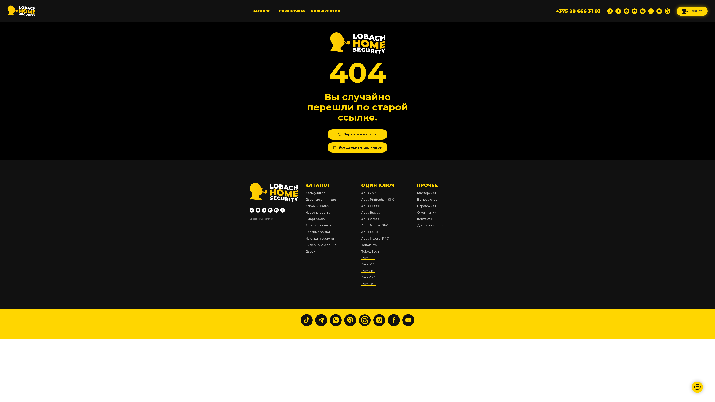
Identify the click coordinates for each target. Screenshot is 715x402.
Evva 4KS (368, 277)
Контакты (424, 219)
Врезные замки (317, 232)
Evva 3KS (368, 271)
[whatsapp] (626, 11)
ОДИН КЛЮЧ (378, 185)
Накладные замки (319, 238)
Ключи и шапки (317, 206)
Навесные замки (318, 212)
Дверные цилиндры (321, 199)
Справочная (292, 11)
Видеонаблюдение (320, 245)
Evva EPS (368, 258)
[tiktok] (610, 11)
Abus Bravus (370, 212)
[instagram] (643, 11)
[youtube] (659, 11)
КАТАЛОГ (318, 185)
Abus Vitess (370, 219)
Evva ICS (367, 264)
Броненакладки (318, 225)
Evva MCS (368, 284)
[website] (667, 11)
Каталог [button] (261, 11)
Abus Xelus (369, 232)
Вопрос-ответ (428, 199)
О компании (426, 212)
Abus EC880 (370, 206)
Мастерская (426, 193)
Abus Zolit (369, 193)
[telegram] (618, 11)
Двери (310, 251)
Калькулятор (325, 11)
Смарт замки (315, 219)
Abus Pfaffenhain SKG (377, 199)
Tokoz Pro (369, 245)
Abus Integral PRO (375, 238)
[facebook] (651, 11)
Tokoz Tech (370, 251)
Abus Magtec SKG (374, 225)
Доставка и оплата (432, 225)
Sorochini (266, 218)
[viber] (634, 11)
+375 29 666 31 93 (578, 11)
